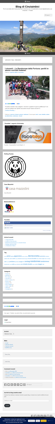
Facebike (11, 227)
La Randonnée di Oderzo (10, 245)
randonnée (6, 264)
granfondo (7, 275)
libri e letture (7, 276)
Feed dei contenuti (9, 344)
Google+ (12, 384)
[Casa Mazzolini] (17, 191)
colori (11, 258)
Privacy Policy (8, 322)
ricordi (10, 264)
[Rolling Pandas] (15, 177)
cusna (17, 258)
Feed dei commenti (9, 346)
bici (29, 256)
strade (30, 264)
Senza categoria (8, 284)
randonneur (15, 115)
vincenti (20, 115)
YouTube (21, 384)
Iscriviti (7, 405)
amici (37, 114)
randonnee (25, 114)
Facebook (5, 384)
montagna (48, 258)
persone (21, 114)
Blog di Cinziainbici (27, 6)
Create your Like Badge (47, 230)
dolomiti (19, 258)
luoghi (43, 258)
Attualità (7, 273)
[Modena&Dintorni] (9, 213)
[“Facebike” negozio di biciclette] (28, 143)
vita (43, 264)
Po (23, 261)
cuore (40, 114)
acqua (5, 256)
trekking (7, 287)
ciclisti (5, 258)
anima (12, 256)
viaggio (40, 264)
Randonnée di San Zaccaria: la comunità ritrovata (15, 242)
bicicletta (35, 256)
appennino (18, 256)
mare (46, 258)
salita (13, 264)
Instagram (24, 384)
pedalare (12, 261)
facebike (44, 114)
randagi (27, 261)
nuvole (8, 261)
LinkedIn (15, 384)
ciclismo (47, 256)
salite (16, 264)
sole (22, 264)
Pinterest (18, 384)
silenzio (18, 264)
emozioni (30, 258)
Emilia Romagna (24, 258)
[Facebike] (7, 227)
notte (5, 261)
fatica (38, 258)
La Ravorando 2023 (9, 239)
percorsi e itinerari (15, 114)
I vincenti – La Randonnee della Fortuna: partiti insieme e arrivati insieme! (27, 69)
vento (36, 264)
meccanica (7, 278)
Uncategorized (8, 289)
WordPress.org (8, 347)
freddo (40, 258)
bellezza (26, 256)
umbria (33, 264)
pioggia (21, 261)
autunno (23, 256)
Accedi (6, 343)
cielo (8, 258)
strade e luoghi (8, 286)
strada (25, 264)
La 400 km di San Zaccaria (10, 241)
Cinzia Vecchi (8, 225)
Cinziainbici (21, 72)
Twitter (8, 384)
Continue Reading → (10, 110)
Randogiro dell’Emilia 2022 (10, 244)
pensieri (17, 261)
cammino (42, 256)
